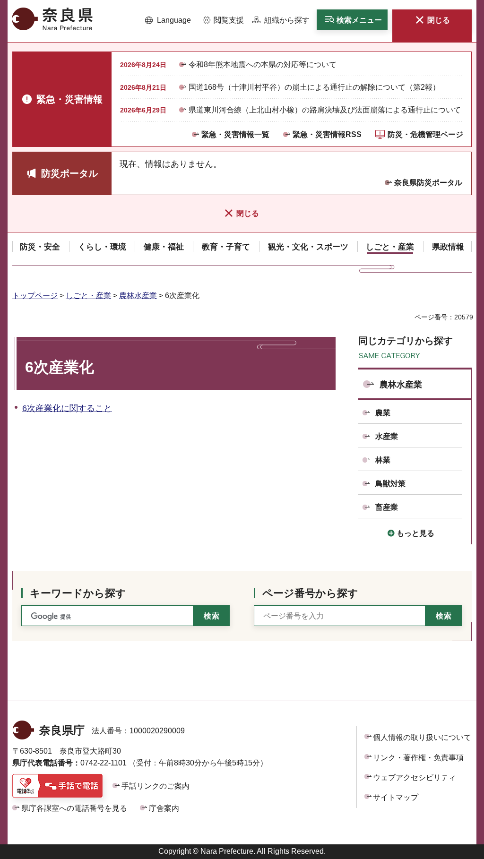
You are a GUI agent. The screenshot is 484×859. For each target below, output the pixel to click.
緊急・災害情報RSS (327, 134)
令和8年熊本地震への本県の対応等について (263, 64)
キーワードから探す (78, 593)
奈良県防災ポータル (428, 183)
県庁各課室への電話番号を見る (74, 808)
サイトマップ (395, 797)
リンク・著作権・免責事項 (418, 758)
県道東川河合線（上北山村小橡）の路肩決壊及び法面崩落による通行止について (325, 110)
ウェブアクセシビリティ (414, 777)
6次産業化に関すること (67, 408)
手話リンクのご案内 (155, 786)
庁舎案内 (164, 808)
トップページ (35, 296)
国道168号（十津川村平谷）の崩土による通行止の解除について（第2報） (314, 87)
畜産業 (386, 507)
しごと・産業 (88, 296)
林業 (382, 460)
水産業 (386, 436)
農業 (382, 413)
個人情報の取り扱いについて (422, 737)
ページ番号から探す (310, 593)
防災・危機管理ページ (425, 134)
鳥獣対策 (390, 484)
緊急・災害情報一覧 (235, 134)
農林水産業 (138, 296)
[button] (168, 20)
